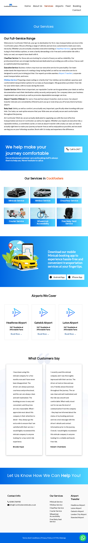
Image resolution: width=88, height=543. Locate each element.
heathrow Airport (78, 505)
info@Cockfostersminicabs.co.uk (22, 505)
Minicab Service (56, 502)
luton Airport (76, 508)
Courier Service (56, 511)
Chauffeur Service (63, 48)
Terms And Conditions (31, 538)
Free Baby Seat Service (56, 520)
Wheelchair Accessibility (55, 515)
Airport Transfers (66, 73)
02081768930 (15, 502)
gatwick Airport (77, 511)
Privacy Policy (46, 538)
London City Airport (79, 514)
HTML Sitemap (60, 538)
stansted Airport (77, 517)
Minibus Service (10, 80)
